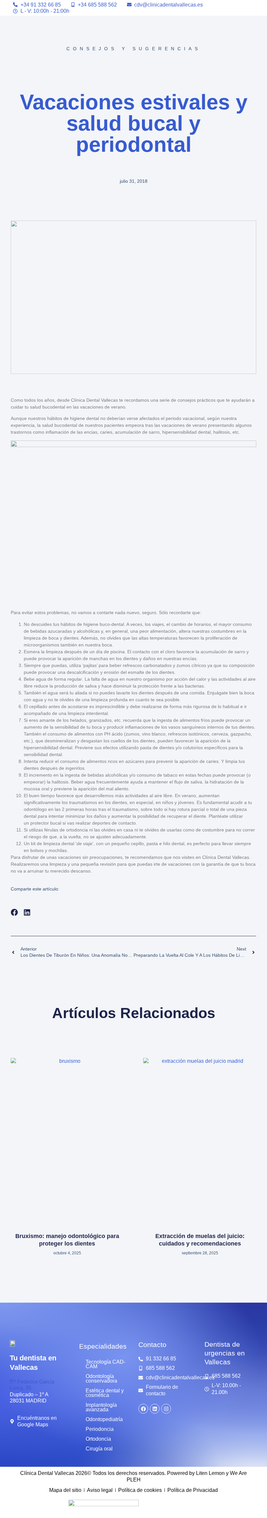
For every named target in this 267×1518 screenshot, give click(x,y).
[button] (14, 912)
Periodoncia (100, 1429)
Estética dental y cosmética (105, 1393)
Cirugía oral (99, 1448)
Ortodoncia (98, 1439)
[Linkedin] (155, 1409)
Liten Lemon (210, 1473)
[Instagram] (166, 1409)
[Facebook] (143, 1409)
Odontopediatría (104, 1419)
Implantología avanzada (101, 1407)
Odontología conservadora (101, 1378)
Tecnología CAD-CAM (105, 1364)
